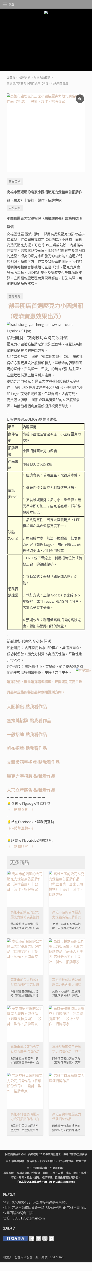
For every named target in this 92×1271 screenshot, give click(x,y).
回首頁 (11, 77)
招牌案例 (24, 77)
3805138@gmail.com (29, 1218)
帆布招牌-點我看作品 (27, 748)
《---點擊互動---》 (21, 828)
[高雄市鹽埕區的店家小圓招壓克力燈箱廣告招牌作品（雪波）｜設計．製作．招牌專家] (46, 132)
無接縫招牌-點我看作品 (29, 721)
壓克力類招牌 (42, 77)
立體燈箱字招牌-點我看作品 (33, 762)
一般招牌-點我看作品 (27, 734)
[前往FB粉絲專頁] (15, 1238)
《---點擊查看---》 (21, 809)
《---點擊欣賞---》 (21, 846)
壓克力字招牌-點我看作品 (31, 776)
